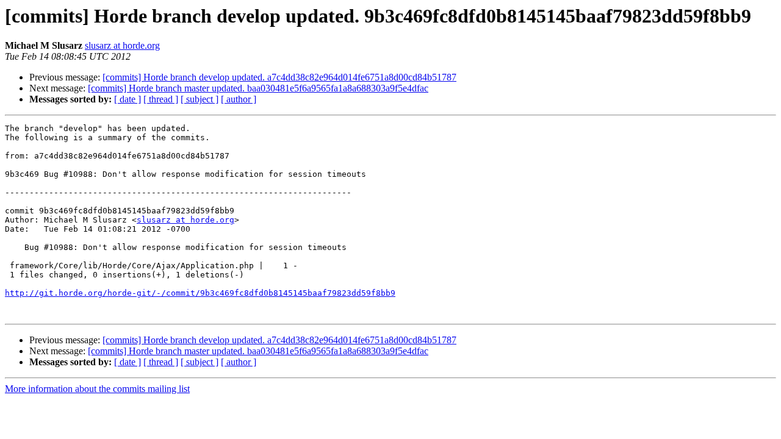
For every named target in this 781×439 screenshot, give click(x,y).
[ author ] (238, 99)
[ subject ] (199, 99)
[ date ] (127, 99)
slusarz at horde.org (122, 45)
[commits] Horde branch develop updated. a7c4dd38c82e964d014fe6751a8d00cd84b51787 (279, 77)
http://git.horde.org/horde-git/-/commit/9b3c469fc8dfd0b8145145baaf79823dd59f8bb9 (200, 293)
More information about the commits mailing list (97, 389)
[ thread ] (160, 99)
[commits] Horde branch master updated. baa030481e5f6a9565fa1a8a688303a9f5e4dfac (258, 88)
